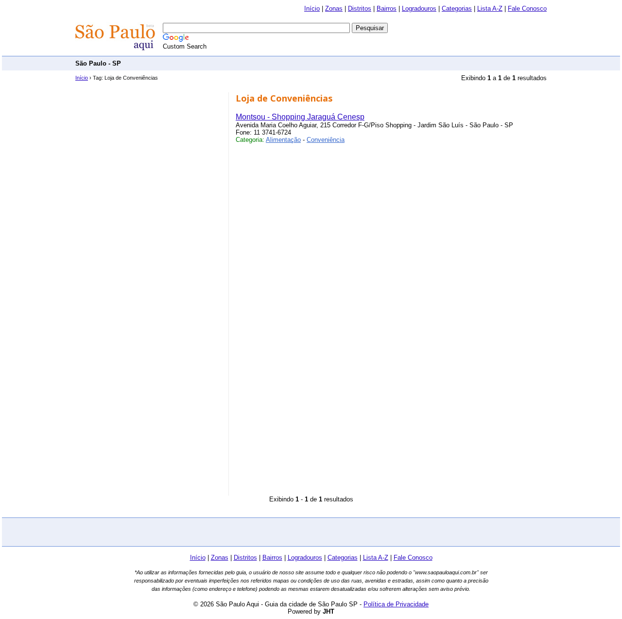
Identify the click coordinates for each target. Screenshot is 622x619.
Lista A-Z (489, 8)
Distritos (359, 8)
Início (312, 8)
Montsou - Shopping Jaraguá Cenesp (300, 117)
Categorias (457, 8)
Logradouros (419, 8)
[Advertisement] (370, 63)
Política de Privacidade (396, 604)
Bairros (387, 8)
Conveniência (326, 139)
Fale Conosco (527, 8)
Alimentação (283, 139)
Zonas (334, 8)
